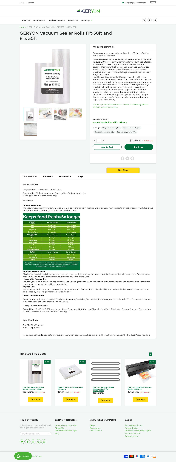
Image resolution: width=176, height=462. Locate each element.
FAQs (22, 3)
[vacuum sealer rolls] (53, 76)
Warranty (65, 176)
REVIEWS (48, 176)
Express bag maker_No (104, 132)
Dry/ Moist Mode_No (111, 128)
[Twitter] (22, 441)
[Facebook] (27, 441)
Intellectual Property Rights (138, 431)
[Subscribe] (48, 434)
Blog (57, 433)
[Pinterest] (33, 441)
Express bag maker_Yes (126, 132)
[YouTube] (43, 441)
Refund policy (131, 436)
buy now (123, 170)
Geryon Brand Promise (65, 425)
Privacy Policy (131, 428)
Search (31, 3)
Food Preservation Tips (66, 431)
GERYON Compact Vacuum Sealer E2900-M (140, 388)
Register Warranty (57, 20)
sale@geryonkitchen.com (135, 3)
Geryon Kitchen (34, 456)
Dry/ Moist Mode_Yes (131, 128)
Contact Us (73, 20)
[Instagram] (38, 441)
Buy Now (140, 399)
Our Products (39, 20)
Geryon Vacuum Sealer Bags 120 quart (70, 388)
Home (23, 27)
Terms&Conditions (133, 425)
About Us (26, 20)
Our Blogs (85, 20)
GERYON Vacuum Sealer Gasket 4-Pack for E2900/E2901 (103, 389)
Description (30, 176)
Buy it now (139, 147)
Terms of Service (132, 433)
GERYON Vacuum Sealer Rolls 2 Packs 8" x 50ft (33, 388)
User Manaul (96, 431)
